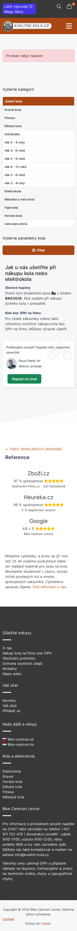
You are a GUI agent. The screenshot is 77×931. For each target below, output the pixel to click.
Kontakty (10, 668)
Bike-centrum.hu (20, 744)
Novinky (9, 700)
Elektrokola (12, 771)
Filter (40, 250)
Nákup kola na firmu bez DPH (27, 653)
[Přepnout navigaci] (63, 26)
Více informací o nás (49, 587)
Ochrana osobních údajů (22, 663)
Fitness (8, 792)
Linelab (46, 923)
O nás (7, 648)
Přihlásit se (11, 711)
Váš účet (10, 706)
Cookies (8, 919)
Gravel (8, 776)
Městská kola (13, 797)
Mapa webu (12, 674)
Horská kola (12, 781)
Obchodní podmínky (19, 658)
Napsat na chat (24, 379)
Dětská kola (12, 787)
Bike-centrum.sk (20, 739)
